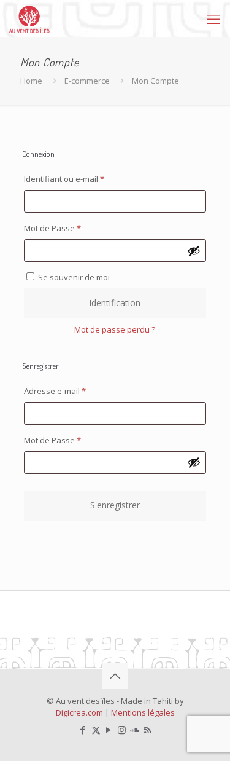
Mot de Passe (72, 228)
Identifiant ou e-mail (84, 178)
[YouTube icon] (108, 730)
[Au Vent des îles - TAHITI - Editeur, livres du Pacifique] (29, 18)
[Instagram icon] (121, 730)
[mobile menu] (213, 18)
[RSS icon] (147, 730)
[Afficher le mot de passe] (194, 251)
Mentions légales (143, 712)
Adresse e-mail (75, 390)
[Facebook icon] (83, 730)
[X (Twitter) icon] (96, 730)
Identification (114, 303)
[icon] (134, 730)
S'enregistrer (115, 505)
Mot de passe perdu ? (114, 329)
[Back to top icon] (115, 676)
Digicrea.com (79, 712)
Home (31, 80)
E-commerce (87, 80)
